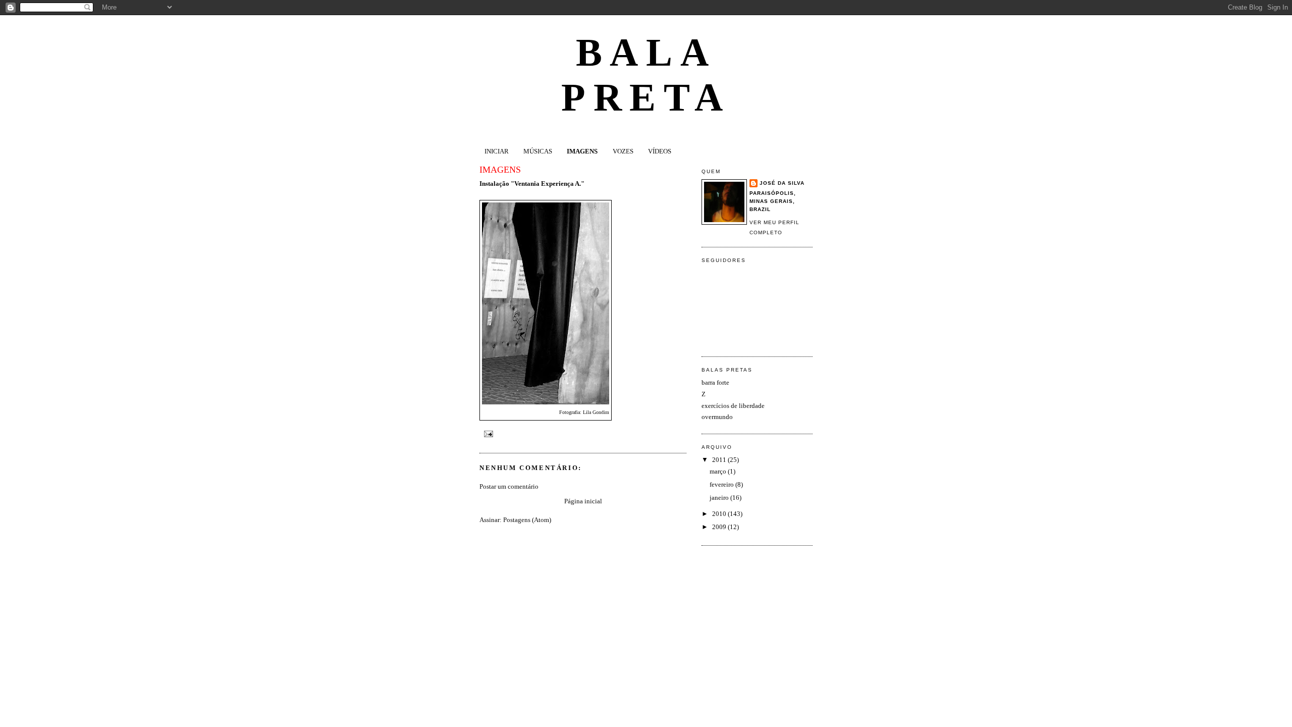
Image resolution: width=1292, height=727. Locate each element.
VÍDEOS (659, 151)
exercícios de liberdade (733, 405)
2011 (720, 459)
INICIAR (496, 151)
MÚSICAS (537, 151)
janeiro (720, 497)
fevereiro (722, 484)
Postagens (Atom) (527, 520)
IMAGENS (582, 151)
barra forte (715, 382)
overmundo (717, 417)
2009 (720, 527)
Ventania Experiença (544, 183)
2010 (720, 513)
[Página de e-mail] (487, 434)
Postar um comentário (509, 486)
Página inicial (583, 501)
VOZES (623, 151)
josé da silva (782, 183)
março (719, 471)
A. (577, 183)
